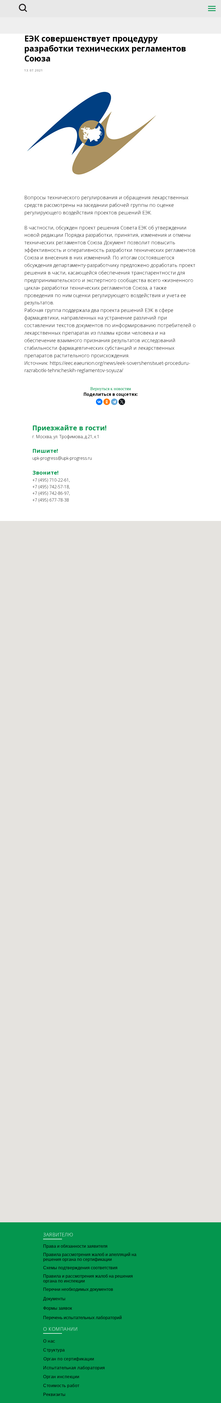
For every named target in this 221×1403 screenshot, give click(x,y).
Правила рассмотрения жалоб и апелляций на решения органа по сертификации (89, 1257)
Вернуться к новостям (110, 388)
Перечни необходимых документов (78, 1289)
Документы (54, 1298)
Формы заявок (57, 1308)
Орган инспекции (61, 1376)
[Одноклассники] (106, 402)
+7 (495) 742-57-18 (50, 487)
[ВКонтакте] (99, 402)
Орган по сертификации (68, 1359)
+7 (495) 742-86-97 (50, 493)
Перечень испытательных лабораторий (82, 1317)
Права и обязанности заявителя (75, 1246)
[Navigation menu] (212, 8)
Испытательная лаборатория (74, 1368)
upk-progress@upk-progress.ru (62, 458)
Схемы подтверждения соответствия (80, 1267)
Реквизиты (54, 1394)
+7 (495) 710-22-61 (50, 480)
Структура (54, 1350)
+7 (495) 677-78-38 (50, 500)
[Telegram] (114, 402)
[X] (122, 402)
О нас (49, 1341)
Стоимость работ (61, 1385)
